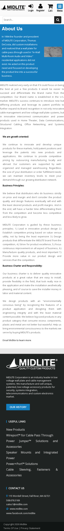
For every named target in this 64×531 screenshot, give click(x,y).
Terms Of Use (11, 528)
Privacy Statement (30, 528)
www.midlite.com (19, 508)
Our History (18, 407)
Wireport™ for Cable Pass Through (29, 435)
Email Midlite (9, 340)
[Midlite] (13, 7)
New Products (15, 430)
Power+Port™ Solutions (22, 464)
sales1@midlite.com (17, 504)
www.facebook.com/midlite (20, 513)
